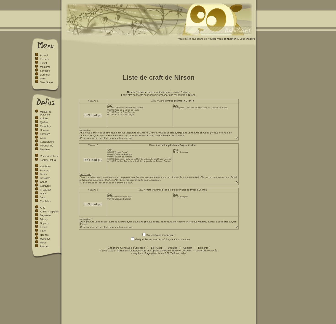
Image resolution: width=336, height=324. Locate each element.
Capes (43, 181)
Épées (43, 227)
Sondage (45, 70)
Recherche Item (49, 156)
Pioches (44, 246)
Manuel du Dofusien (45, 113)
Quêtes (44, 122)
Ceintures (45, 185)
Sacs (43, 197)
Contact (187, 247)
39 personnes (87, 227)
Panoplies (45, 126)
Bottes (43, 174)
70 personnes (87, 182)
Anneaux (45, 170)
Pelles (43, 242)
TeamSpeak (46, 82)
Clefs (43, 137)
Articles (44, 118)
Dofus (43, 193)
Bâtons (44, 219)
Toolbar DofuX (48, 160)
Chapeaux (45, 189)
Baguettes (45, 215)
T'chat (43, 63)
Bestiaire (45, 149)
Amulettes (45, 166)
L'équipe (172, 247)
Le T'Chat (156, 247)
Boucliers (45, 178)
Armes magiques (49, 211)
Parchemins (46, 145)
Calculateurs (47, 141)
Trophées (45, 201)
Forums (44, 59)
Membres (45, 66)
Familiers (45, 134)
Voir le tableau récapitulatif (160, 235)
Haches (44, 234)
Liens (43, 78)
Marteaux (45, 238)
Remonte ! (204, 247)
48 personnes (87, 138)
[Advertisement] (158, 59)
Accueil (44, 55)
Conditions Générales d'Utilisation (126, 247)
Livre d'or (45, 74)
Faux (43, 231)
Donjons (44, 130)
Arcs (42, 207)
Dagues (44, 223)
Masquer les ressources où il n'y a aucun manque (162, 239)
